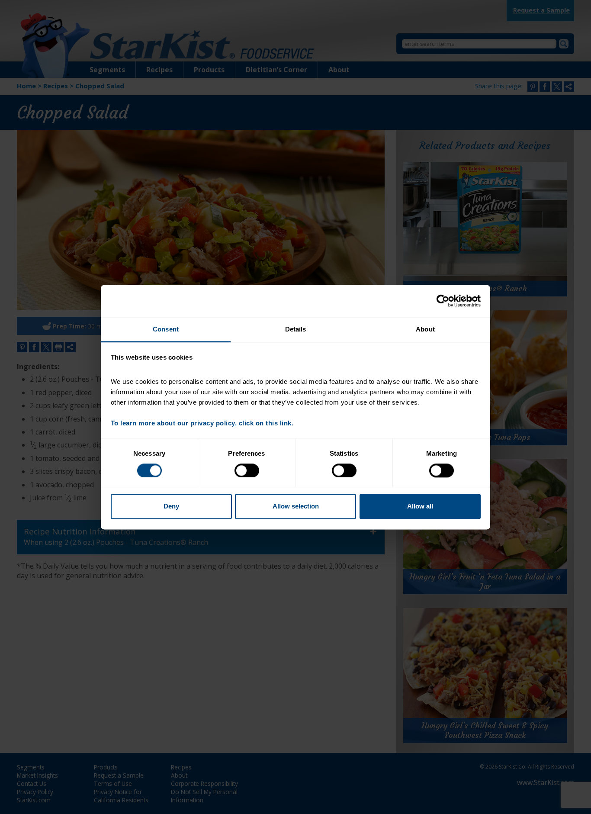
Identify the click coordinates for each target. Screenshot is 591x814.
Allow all (420, 506)
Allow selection (296, 506)
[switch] (246, 470)
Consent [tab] (166, 329)
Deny (171, 506)
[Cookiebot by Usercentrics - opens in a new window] (443, 300)
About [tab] (425, 329)
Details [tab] (295, 329)
